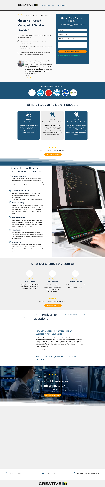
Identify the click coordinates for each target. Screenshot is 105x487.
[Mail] (43, 473)
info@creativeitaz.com (52, 473)
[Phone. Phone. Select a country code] (60, 39)
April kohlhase (52, 282)
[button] (36, 349)
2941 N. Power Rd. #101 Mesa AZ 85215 (88, 473)
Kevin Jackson (29, 282)
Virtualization (17, 230)
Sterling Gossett (75, 282)
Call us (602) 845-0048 (15, 473)
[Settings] (7, 473)
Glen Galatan (29, 76)
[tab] (45, 324)
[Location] (75, 473)
